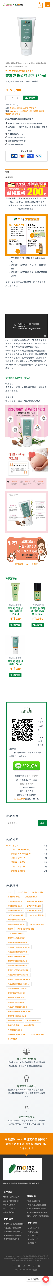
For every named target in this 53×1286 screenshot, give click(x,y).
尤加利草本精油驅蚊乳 (36, 915)
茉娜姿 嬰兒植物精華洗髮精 (17, 956)
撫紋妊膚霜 (33, 111)
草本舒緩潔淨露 (29, 1025)
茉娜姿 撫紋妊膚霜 (12, 114)
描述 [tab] (7, 171)
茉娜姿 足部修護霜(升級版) (17, 1016)
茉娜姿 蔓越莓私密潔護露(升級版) (19, 1011)
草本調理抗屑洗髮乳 (15, 1030)
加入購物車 (30, 97)
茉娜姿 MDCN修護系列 (21, 853)
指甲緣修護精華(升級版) (16, 924)
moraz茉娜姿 (22, 111)
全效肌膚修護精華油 (15, 901)
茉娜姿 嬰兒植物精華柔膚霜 (17, 952)
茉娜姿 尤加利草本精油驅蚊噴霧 (19, 979)
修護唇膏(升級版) (14, 897)
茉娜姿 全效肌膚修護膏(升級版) (19, 947)
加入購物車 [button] (15, 624)
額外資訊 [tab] (9, 177)
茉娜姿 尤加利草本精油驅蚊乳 (18, 975)
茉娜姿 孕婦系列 (26, 70)
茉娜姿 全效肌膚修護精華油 (17, 942)
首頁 (7, 63)
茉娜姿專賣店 (15, 63)
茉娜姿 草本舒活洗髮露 (16, 997)
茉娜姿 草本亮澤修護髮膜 (16, 993)
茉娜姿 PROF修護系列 (20, 849)
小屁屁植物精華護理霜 (16, 915)
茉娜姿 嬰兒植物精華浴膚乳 (17, 961)
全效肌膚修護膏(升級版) (35, 901)
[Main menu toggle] (47, 4)
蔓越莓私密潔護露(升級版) (17, 1034)
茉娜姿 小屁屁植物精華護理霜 (18, 970)
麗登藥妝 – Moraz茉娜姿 (26, 564)
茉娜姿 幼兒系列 (18, 862)
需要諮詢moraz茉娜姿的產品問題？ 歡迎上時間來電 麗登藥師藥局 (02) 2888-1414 (26, 1143)
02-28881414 (19, 798)
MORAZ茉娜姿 (28, 63)
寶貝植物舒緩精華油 (34, 910)
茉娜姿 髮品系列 (18, 866)
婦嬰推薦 (31, 1196)
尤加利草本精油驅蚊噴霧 (16, 920)
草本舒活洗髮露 (13, 1025)
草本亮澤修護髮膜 (33, 1020)
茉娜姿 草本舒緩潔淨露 (16, 1002)
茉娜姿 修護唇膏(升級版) (16, 933)
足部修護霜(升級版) (37, 1034)
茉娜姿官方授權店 (26, 1086)
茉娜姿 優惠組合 (18, 870)
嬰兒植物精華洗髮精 (34, 906)
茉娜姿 (42, 111)
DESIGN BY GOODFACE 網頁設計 (26, 1270)
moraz (13, 111)
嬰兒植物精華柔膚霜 (15, 906)
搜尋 (42, 823)
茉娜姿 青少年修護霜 (15, 1020)
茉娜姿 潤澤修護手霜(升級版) (18, 988)
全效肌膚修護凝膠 (31, 897)
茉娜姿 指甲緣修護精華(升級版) (19, 984)
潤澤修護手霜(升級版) (36, 924)
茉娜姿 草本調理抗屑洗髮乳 (17, 1007)
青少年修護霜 (12, 1039)
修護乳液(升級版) (37, 892)
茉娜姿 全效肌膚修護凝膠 (16, 938)
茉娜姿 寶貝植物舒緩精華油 (17, 965)
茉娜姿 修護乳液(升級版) (25, 929)
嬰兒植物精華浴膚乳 (15, 910)
